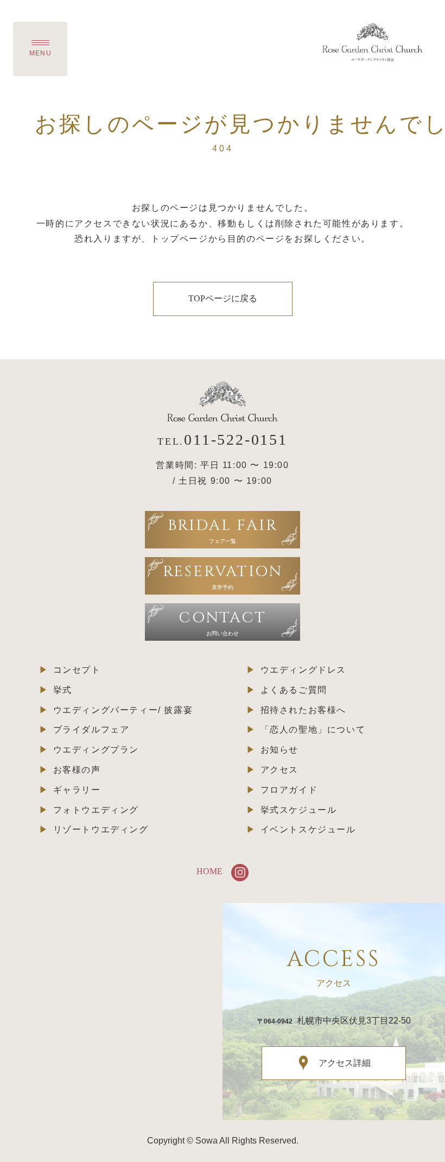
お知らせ (279, 749)
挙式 (62, 689)
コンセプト (77, 669)
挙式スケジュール (298, 809)
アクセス (279, 769)
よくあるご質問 (293, 689)
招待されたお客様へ (303, 710)
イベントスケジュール (308, 829)
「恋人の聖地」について (313, 729)
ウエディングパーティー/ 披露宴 (123, 710)
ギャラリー (77, 789)
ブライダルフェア (91, 729)
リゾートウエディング (101, 829)
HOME (209, 871)
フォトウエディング (96, 809)
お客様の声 (77, 769)
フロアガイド (289, 789)
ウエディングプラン (96, 749)
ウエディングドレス (303, 669)
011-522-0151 (236, 439)
